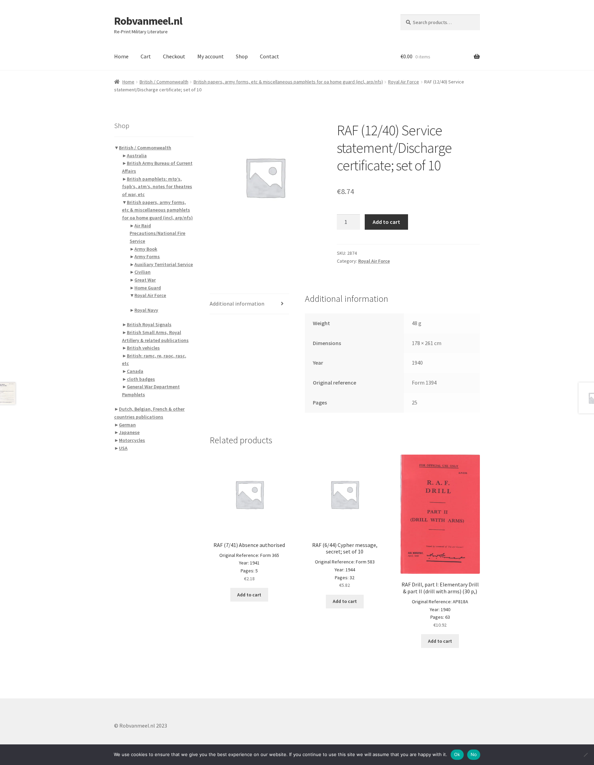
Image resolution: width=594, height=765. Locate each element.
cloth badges (141, 379)
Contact (269, 56)
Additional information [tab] (237, 303)
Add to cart (386, 221)
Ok (457, 754)
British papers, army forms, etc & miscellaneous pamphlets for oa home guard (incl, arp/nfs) (288, 82)
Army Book (145, 249)
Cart (146, 56)
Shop (242, 56)
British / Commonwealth (164, 82)
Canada (135, 371)
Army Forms (147, 256)
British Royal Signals (149, 324)
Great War (145, 280)
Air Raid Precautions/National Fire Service (157, 233)
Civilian (142, 272)
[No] (585, 754)
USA (123, 448)
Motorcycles (132, 440)
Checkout (174, 56)
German (127, 425)
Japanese (129, 432)
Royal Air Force (403, 82)
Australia (137, 155)
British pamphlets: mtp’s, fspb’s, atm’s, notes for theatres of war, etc (157, 186)
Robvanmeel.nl (148, 21)
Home (121, 56)
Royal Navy (146, 310)
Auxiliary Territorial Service (163, 264)
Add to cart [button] (249, 595)
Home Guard (147, 288)
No (474, 754)
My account (210, 56)
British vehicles (143, 348)
